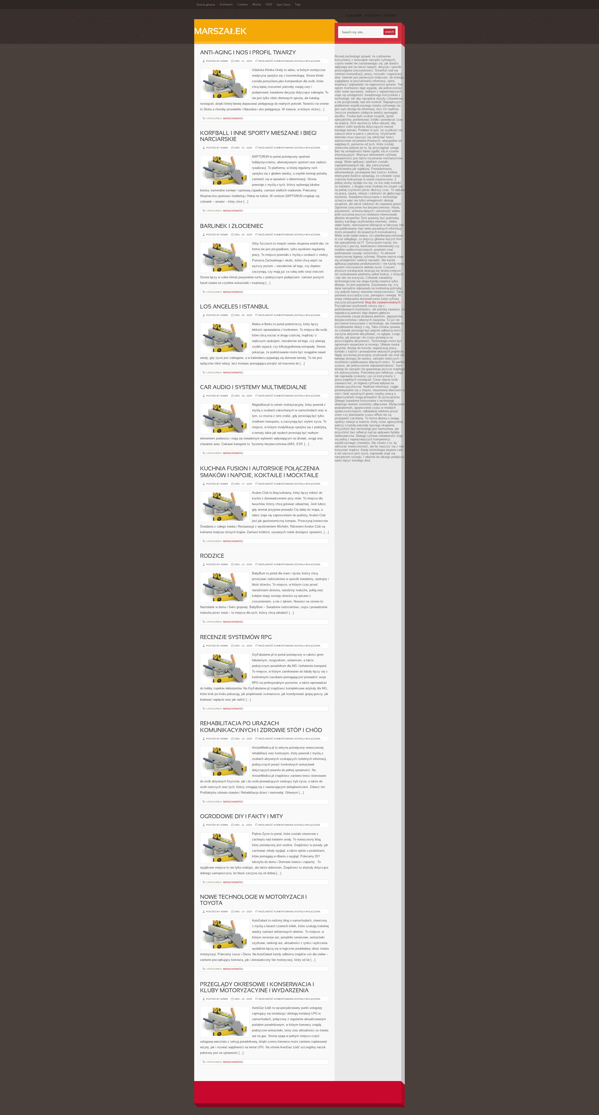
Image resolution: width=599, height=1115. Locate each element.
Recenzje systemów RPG (236, 637)
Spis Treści (283, 5)
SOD (269, 4)
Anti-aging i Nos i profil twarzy (248, 53)
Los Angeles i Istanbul (234, 307)
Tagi (297, 4)
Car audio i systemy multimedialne (253, 387)
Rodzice (212, 556)
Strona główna (206, 5)
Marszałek (220, 32)
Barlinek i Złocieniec (231, 226)
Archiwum (226, 4)
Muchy (256, 4)
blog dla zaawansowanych (383, 302)
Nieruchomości (233, 118)
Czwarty (242, 4)
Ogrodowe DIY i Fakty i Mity (241, 816)
